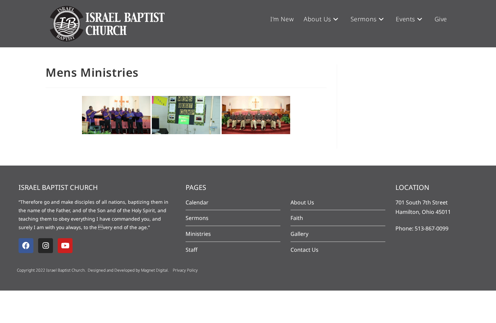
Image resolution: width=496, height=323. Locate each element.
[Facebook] (26, 245)
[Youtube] (65, 245)
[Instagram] (45, 245)
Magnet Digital (154, 270)
